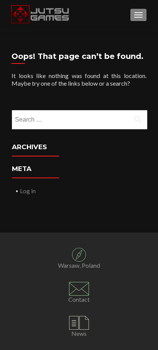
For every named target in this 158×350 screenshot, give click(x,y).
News (79, 333)
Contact (79, 299)
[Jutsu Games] (41, 14)
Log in (28, 190)
